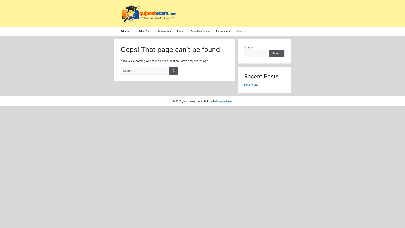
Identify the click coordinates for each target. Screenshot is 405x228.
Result (180, 31)
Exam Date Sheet (200, 31)
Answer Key (164, 31)
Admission (126, 31)
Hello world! (251, 84)
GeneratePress (223, 101)
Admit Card (145, 31)
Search (248, 47)
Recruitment (223, 31)
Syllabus (241, 31)
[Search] (173, 71)
